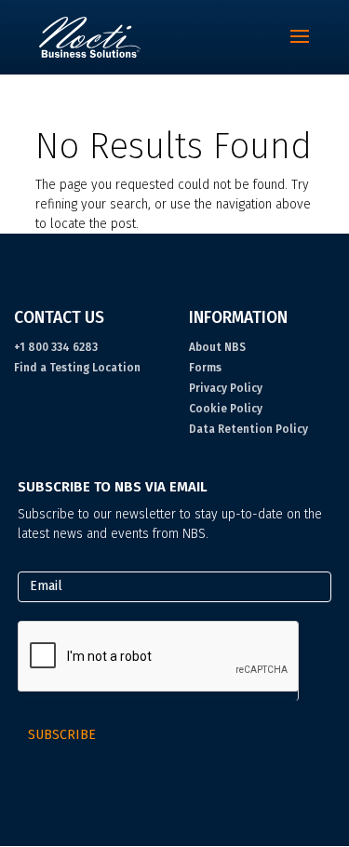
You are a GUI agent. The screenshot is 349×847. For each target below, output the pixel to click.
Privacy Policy (225, 388)
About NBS (217, 347)
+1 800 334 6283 (56, 347)
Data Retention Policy (248, 429)
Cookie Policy (225, 408)
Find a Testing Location (77, 367)
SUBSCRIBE (62, 735)
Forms (205, 367)
